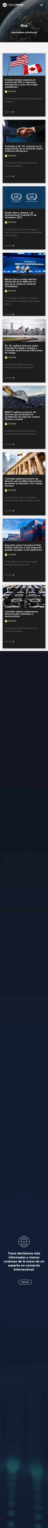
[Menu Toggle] (41, 5)
